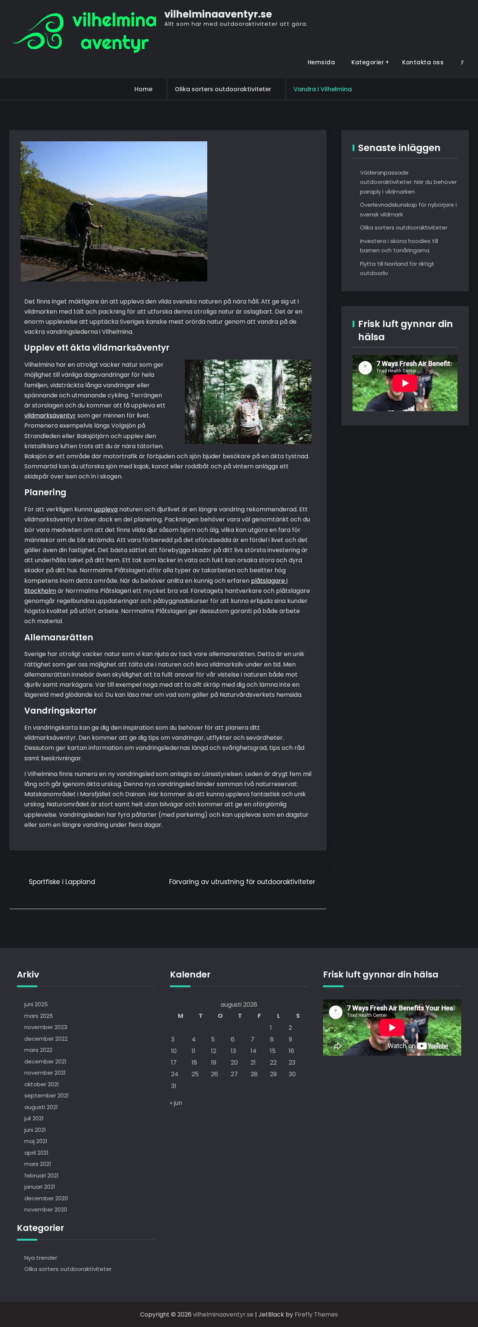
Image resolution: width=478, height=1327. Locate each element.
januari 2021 (39, 1187)
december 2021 (45, 1061)
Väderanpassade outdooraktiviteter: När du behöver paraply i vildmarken (408, 182)
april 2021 (36, 1153)
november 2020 (45, 1209)
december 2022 (46, 1039)
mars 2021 (37, 1164)
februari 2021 (41, 1175)
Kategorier (367, 62)
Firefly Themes (316, 1314)
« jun (176, 1103)
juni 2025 (36, 1004)
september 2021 (46, 1095)
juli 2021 (34, 1118)
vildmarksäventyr (50, 415)
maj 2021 (35, 1141)
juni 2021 (35, 1130)
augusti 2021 (41, 1107)
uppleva (106, 509)
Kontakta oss (423, 62)
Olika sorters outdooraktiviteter (223, 89)
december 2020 (46, 1198)
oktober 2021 (41, 1084)
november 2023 (45, 1027)
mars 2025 (38, 1016)
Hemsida (321, 62)
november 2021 (45, 1073)
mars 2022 (38, 1050)
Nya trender (40, 1258)
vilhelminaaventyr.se (218, 14)
